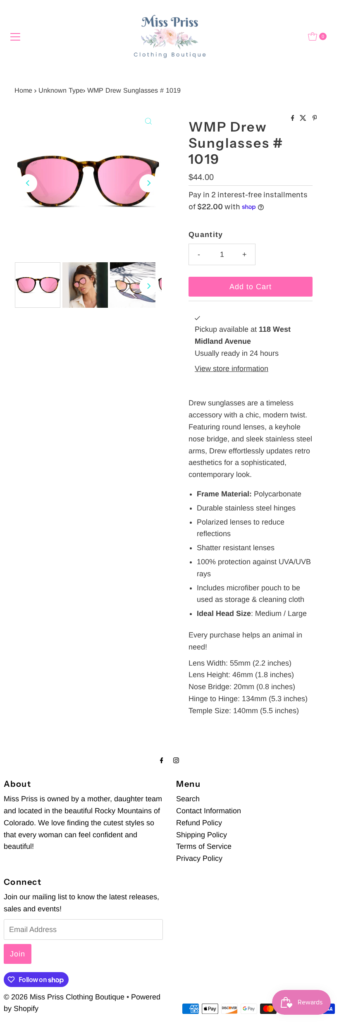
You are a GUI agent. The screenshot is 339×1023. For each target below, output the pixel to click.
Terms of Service (204, 846)
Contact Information (208, 811)
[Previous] (28, 183)
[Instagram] (176, 761)
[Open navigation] (15, 36)
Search (188, 799)
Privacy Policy (199, 858)
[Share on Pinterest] (315, 118)
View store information (231, 368)
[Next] (148, 183)
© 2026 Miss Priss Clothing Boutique (64, 997)
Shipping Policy (201, 835)
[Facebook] (161, 761)
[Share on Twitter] (304, 118)
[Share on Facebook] (293, 118)
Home (23, 90)
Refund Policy (199, 823)
